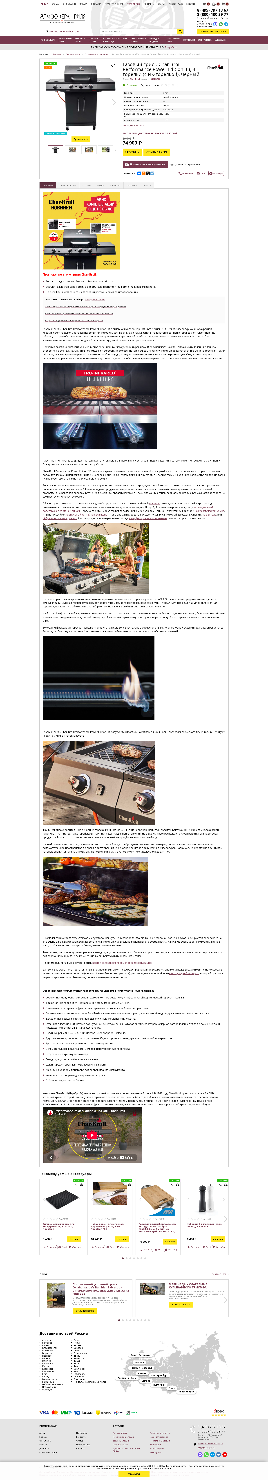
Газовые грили (94, 40)
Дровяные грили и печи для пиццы (115, 40)
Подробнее (171, 47)
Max (200, 1454)
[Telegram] (152, 173)
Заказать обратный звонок (212, 31)
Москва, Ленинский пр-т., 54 (64, 31)
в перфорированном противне (148, 518)
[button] (114, 102)
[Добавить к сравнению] (81, 1185)
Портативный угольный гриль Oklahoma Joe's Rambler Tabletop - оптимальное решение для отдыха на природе (101, 1288)
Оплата (83, 4)
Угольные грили (80, 40)
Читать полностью (84, 1311)
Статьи (161, 4)
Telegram (212, 1454)
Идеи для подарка (154, 40)
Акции (44, 4)
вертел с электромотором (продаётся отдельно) (122, 962)
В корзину (132, 152)
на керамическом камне (209, 511)
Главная (57, 54)
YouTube (224, 1454)
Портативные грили (173, 40)
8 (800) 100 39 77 (212, 14)
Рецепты (190, 4)
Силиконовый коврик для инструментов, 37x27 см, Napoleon (58, 1226)
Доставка (96, 4)
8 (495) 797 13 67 (212, 10)
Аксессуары (221, 40)
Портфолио (133, 4)
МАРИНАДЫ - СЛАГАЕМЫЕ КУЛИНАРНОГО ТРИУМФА (188, 1285)
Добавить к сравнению (187, 164)
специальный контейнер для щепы (85, 514)
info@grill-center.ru (206, 1447)
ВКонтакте (218, 1454)
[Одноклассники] (143, 173)
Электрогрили (205, 40)
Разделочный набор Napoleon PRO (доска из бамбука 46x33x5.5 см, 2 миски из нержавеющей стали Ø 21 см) (157, 1227)
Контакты (149, 4)
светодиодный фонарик (184, 973)
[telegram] (226, 24)
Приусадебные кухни (139, 40)
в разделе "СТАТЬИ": (95, 299)
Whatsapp (206, 1454)
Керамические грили (65, 40)
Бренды (55, 4)
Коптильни (189, 40)
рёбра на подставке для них (60, 518)
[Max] (215, 24)
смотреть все (219, 1274)
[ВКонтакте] (139, 173)
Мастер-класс (176, 4)
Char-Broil (135, 79)
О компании (69, 4)
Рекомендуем (48, 40)
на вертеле (209, 514)
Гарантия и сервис (114, 4)
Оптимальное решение (96, 54)
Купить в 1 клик (157, 152)
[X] (148, 173)
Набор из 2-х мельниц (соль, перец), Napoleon (204, 1225)
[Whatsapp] (221, 24)
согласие (204, 1465)
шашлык (154, 503)
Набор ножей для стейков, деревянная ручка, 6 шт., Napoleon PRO (107, 1226)
